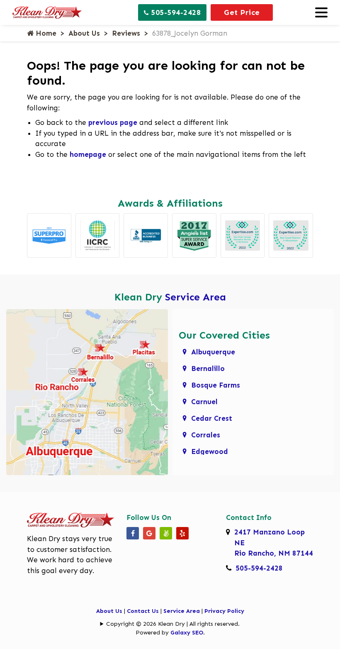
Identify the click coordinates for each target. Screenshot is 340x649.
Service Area (195, 297)
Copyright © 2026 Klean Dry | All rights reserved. (173, 623)
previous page (112, 122)
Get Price (242, 12)
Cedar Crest (211, 418)
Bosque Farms (215, 385)
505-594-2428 (175, 12)
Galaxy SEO (186, 632)
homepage (88, 154)
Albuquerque (213, 352)
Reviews (126, 33)
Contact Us (143, 611)
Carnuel (204, 402)
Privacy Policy (224, 611)
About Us (84, 33)
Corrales (205, 435)
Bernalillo (208, 368)
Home (45, 33)
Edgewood (209, 451)
